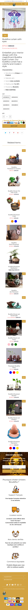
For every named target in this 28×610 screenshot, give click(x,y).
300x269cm (15, 105)
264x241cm (6, 109)
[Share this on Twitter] (5, 132)
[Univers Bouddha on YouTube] (12, 585)
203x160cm (6, 97)
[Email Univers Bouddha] (21, 585)
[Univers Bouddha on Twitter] (7, 585)
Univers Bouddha (11, 588)
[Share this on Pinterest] (13, 132)
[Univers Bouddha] (14, 4)
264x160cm (6, 105)
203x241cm (15, 97)
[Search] (22, 4)
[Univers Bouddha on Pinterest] (15, 585)
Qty (3, 113)
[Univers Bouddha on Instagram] (18, 585)
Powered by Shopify (19, 588)
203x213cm (6, 101)
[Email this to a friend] (22, 132)
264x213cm (15, 101)
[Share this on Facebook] (9, 132)
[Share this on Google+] (18, 132)
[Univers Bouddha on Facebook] (10, 585)
